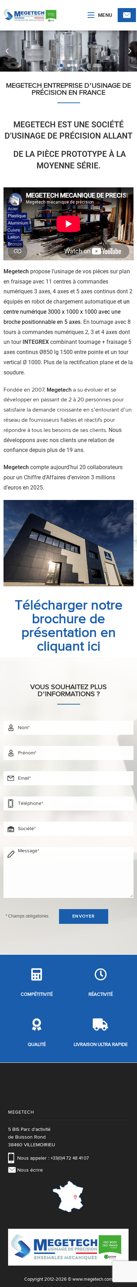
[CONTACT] (127, 15)
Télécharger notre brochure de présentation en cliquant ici (69, 626)
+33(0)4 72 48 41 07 (70, 1158)
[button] (7, 51)
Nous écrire (30, 1170)
